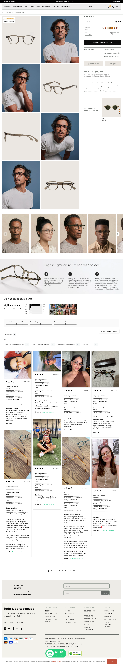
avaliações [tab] (8, 334)
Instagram (108, 614)
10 (74, 571)
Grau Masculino (51, 617)
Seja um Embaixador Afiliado (108, 625)
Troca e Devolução (92, 619)
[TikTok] (22, 628)
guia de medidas (93, 64)
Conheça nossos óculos (8, 1)
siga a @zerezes (117, 1)
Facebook (108, 617)
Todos (47, 611)
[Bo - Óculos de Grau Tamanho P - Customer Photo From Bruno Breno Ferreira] (52, 306)
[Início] (2, 12)
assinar (105, 593)
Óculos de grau (9, 12)
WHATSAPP (20, 622)
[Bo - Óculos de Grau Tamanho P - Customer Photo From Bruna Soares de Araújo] (59, 312)
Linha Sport (69, 614)
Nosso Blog (89, 622)
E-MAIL (12, 622)
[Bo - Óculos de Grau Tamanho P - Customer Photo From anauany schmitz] (66, 312)
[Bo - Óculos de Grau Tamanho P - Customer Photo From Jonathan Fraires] (73, 312)
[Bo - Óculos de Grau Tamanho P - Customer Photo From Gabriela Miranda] (66, 306)
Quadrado (18, 12)
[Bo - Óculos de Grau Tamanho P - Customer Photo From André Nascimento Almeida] (52, 312)
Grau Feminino (51, 614)
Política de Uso (56, 661)
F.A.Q (5, 622)
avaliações (113, 64)
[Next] (118, 234)
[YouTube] (18, 628)
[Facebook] (13, 628)
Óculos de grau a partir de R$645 (64, 1)
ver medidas (88, 35)
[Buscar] (104, 7)
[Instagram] (5, 628)
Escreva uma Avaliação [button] (110, 331)
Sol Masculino (70, 622)
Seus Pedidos (89, 611)
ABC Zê (86, 625)
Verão (67, 617)
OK (112, 662)
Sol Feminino (70, 620)
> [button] (78, 571)
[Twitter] (9, 628)
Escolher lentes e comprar (102, 42)
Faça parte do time (111, 620)
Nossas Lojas (109, 611)
